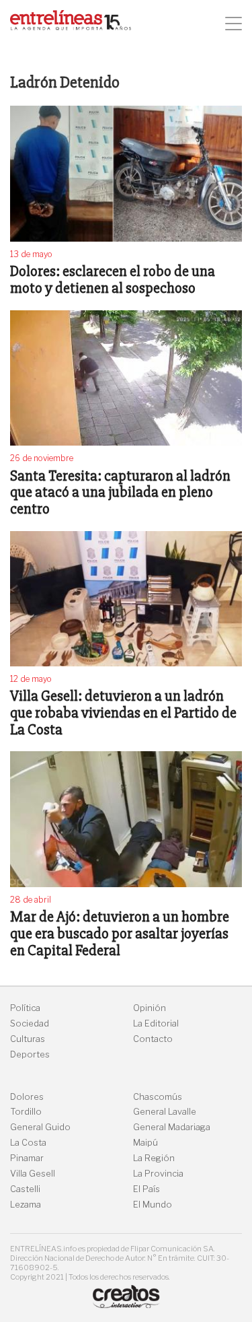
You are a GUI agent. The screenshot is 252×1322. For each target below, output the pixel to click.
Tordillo (26, 1112)
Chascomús (157, 1097)
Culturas (27, 1039)
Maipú (145, 1143)
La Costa (28, 1143)
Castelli (25, 1189)
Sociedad (29, 1023)
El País (146, 1189)
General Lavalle (164, 1112)
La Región (154, 1158)
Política (25, 1008)
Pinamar (27, 1158)
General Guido (40, 1127)
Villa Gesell (32, 1174)
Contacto (153, 1039)
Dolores (27, 1097)
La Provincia (158, 1174)
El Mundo (152, 1204)
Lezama (25, 1204)
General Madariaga (171, 1127)
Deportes (30, 1054)
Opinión (149, 1008)
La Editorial (156, 1023)
